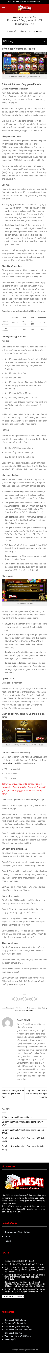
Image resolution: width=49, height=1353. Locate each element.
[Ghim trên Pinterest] (31, 999)
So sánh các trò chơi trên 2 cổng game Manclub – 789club (24, 1131)
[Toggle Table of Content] (41, 42)
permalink (29, 1010)
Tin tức (8, 1236)
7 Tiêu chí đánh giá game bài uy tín (17, 1117)
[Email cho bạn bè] (27, 999)
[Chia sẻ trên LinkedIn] (36, 999)
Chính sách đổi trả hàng (15, 1320)
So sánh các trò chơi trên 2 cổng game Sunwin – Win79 (23, 1123)
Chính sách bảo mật (13, 1333)
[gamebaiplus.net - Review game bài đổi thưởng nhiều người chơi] (24, 8)
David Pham (38, 31)
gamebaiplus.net (9, 763)
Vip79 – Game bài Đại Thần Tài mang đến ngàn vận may (36, 1093)
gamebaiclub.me (18, 1195)
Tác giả (8, 1241)
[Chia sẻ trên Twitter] (22, 999)
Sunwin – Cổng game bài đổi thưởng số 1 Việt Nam (13, 1093)
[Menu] (3, 8)
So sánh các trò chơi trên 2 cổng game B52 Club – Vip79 (24, 1140)
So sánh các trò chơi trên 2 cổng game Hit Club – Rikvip (23, 1148)
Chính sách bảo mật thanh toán (19, 1329)
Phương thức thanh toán (15, 1323)
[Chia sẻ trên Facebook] (18, 999)
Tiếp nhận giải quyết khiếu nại (18, 1336)
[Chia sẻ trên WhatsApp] (13, 999)
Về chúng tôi (10, 1339)
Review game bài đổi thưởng (24, 17)
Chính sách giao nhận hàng (17, 1326)
